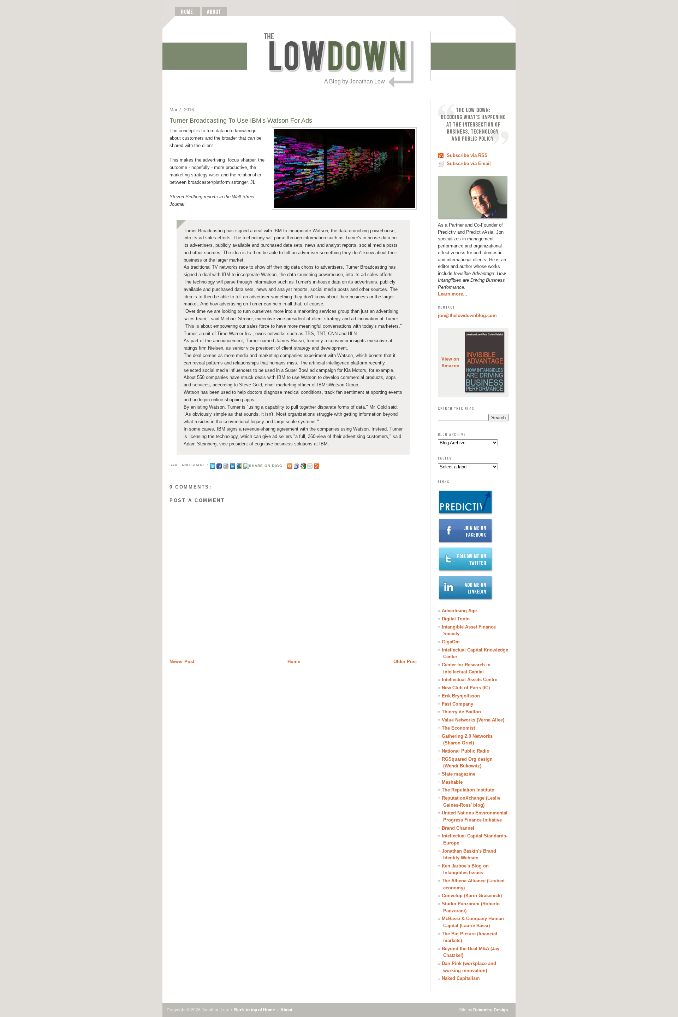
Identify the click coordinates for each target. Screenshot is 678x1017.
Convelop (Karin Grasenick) (472, 895)
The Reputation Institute (468, 790)
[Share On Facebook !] (219, 465)
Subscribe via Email (469, 163)
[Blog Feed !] (316, 465)
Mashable (452, 782)
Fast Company (457, 704)
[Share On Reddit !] (225, 465)
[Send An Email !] (310, 465)
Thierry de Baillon (461, 711)
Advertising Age (459, 610)
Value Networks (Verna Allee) (473, 720)
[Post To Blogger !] (289, 465)
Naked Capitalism (461, 978)
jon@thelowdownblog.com (467, 315)
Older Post (405, 661)
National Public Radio (465, 751)
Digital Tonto (456, 618)
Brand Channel (458, 828)
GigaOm (451, 641)
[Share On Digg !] (264, 465)
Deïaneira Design (490, 1009)
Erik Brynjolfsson (461, 696)
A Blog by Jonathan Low (354, 81)
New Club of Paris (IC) (466, 687)
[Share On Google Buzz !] (239, 465)
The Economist (458, 728)
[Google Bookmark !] (303, 465)
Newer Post (182, 661)
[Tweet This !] (212, 465)
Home (293, 661)
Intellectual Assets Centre (469, 679)
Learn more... (452, 294)
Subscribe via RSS (467, 155)
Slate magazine (458, 774)
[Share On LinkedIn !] (232, 465)
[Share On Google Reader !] (296, 465)
